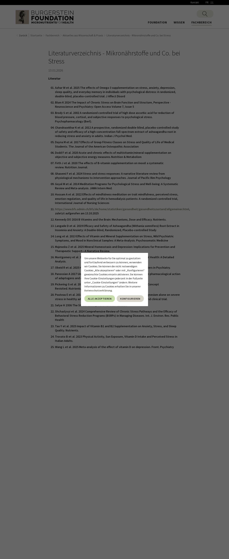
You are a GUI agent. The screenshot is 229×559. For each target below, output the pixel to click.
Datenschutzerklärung (98, 290)
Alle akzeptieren (100, 298)
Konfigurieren (130, 298)
